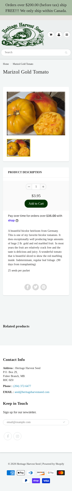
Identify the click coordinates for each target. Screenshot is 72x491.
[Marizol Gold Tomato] (36, 113)
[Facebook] (8, 436)
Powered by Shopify (53, 463)
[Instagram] (17, 436)
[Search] (66, 52)
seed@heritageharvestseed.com (32, 392)
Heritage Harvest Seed (29, 463)
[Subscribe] (64, 422)
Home (6, 64)
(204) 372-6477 (22, 386)
